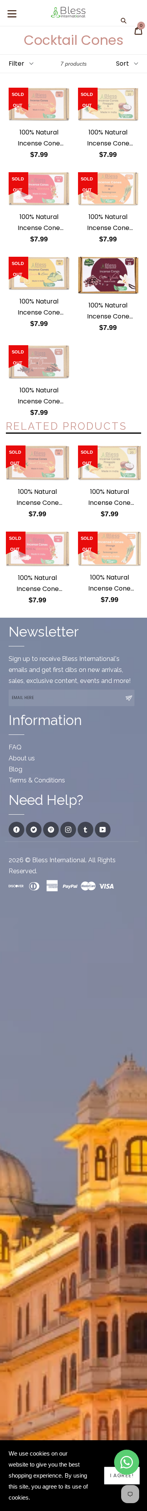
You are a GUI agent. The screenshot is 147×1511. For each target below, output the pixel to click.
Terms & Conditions (37, 780)
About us (22, 758)
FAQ (15, 747)
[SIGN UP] (128, 698)
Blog (15, 769)
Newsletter (44, 632)
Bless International (58, 860)
